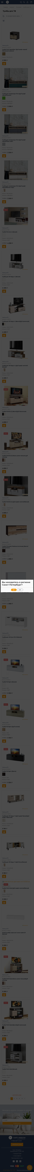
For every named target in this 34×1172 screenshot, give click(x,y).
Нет (20, 589)
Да (14, 589)
